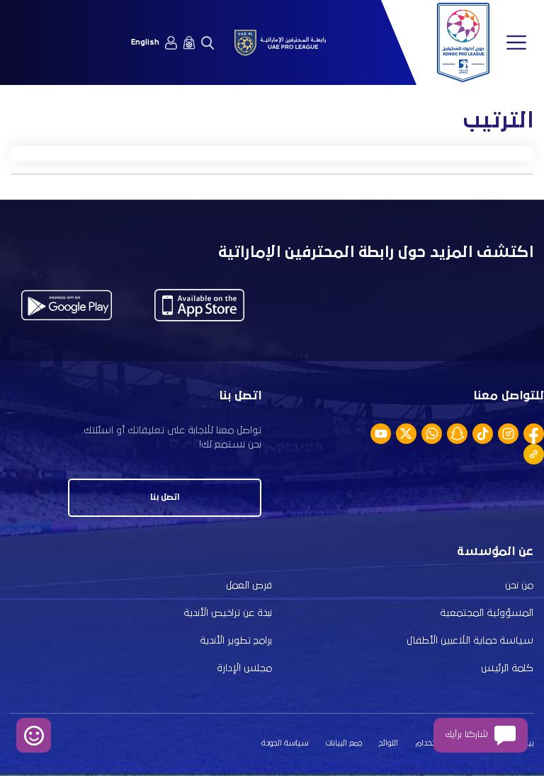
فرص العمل (249, 585)
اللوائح (388, 743)
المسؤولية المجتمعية (486, 613)
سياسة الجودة (284, 743)
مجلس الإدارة (244, 668)
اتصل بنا (164, 497)
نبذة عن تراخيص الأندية (227, 613)
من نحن (519, 585)
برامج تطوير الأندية (236, 641)
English (145, 42)
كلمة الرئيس (507, 668)
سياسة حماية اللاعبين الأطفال (470, 641)
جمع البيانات (344, 743)
